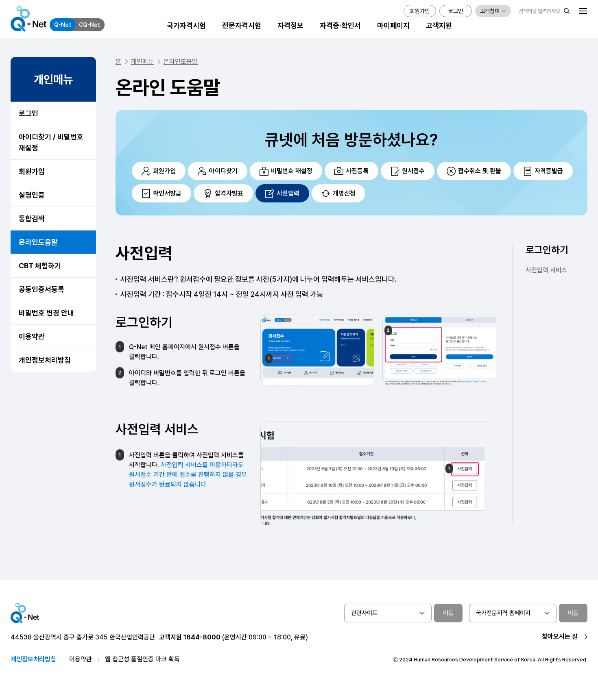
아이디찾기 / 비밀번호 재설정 (51, 142)
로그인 (28, 113)
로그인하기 (547, 250)
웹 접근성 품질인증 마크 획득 (142, 659)
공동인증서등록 (41, 289)
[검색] (567, 11)
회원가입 (32, 171)
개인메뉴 (142, 61)
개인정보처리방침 (45, 360)
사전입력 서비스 (546, 270)
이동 (448, 613)
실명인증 (32, 195)
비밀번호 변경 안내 (46, 313)
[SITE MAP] (582, 11)
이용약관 (32, 336)
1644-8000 (201, 637)
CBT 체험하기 (40, 265)
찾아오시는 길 (560, 636)
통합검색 (32, 218)
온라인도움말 (38, 242)
